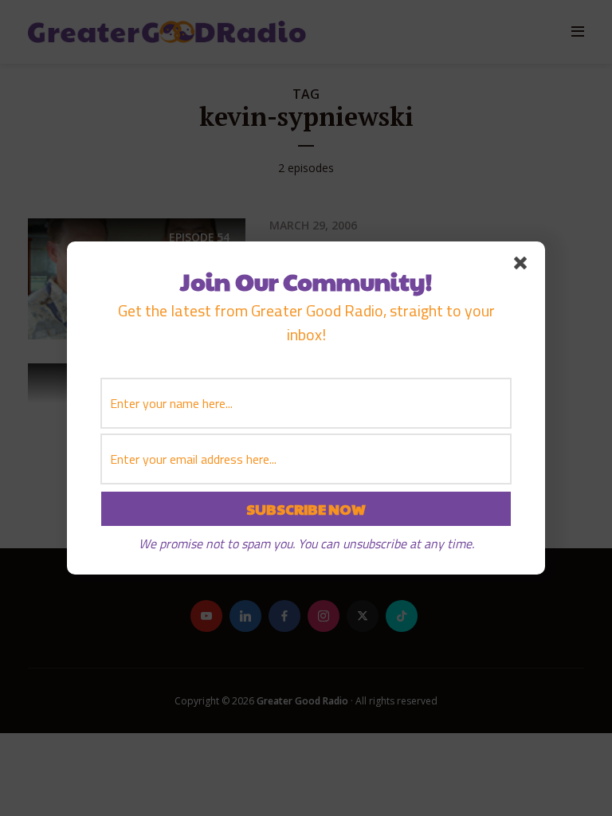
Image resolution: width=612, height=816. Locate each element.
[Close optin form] (523, 266)
